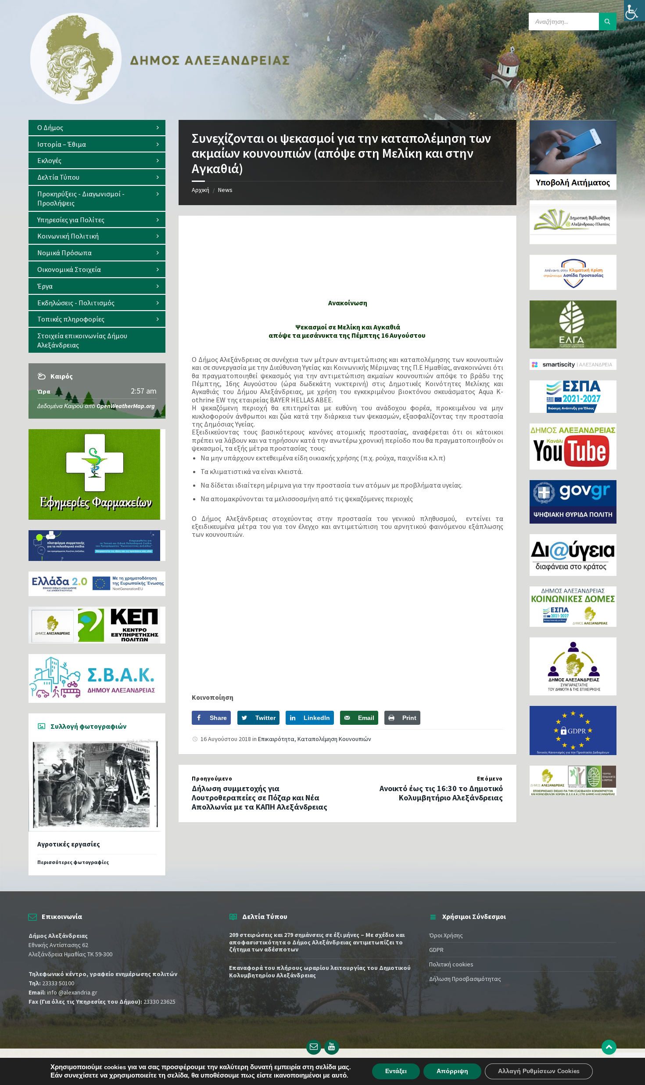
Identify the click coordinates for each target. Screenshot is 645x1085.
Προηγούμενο (212, 778)
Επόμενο (490, 778)
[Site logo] (160, 102)
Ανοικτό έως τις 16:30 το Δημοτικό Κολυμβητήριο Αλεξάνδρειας (441, 793)
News (225, 190)
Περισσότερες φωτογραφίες (73, 862)
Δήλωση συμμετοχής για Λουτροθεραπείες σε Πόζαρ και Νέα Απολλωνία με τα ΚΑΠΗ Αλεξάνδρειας (259, 797)
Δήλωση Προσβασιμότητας (465, 979)
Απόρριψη (452, 1071)
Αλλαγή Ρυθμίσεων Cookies (539, 1071)
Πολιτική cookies (451, 964)
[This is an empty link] (609, 1047)
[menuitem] (97, 127)
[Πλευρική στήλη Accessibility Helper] (634, 10)
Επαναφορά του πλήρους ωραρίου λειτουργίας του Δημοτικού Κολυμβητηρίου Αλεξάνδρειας (320, 971)
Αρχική (200, 190)
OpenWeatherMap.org (126, 406)
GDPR (436, 950)
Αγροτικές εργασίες (68, 844)
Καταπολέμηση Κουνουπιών (334, 739)
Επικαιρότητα (276, 739)
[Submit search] (607, 21)
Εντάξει (396, 1071)
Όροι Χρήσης (446, 935)
